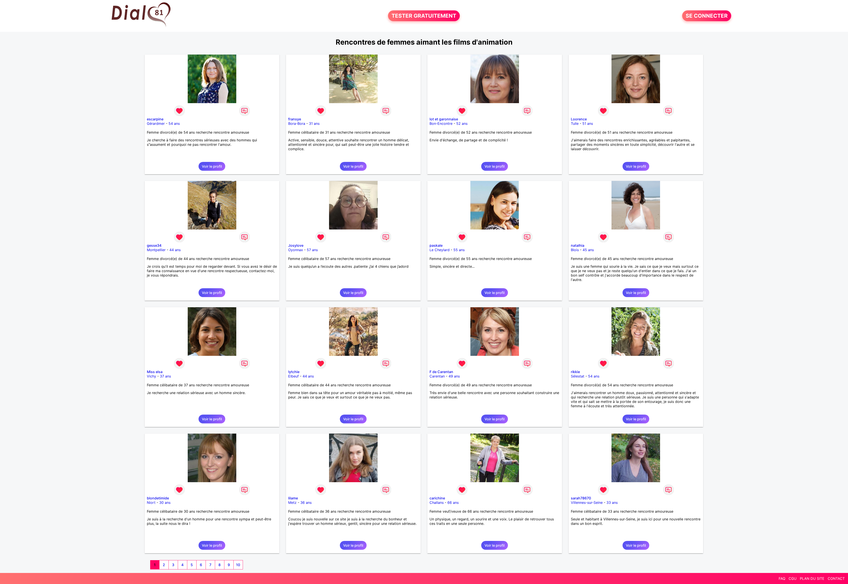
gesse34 (154, 245)
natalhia (577, 245)
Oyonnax (295, 250)
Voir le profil (212, 166)
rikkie (575, 372)
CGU (793, 578)
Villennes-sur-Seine (587, 502)
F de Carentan (441, 372)
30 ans (164, 502)
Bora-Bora (296, 123)
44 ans (175, 250)
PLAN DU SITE (812, 578)
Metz (292, 502)
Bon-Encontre (441, 123)
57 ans (312, 250)
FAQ (782, 578)
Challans (437, 502)
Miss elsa (155, 372)
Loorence (579, 119)
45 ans (588, 250)
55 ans (459, 250)
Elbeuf (293, 376)
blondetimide (158, 498)
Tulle (575, 123)
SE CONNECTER (707, 16)
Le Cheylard (440, 250)
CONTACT (836, 578)
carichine (437, 498)
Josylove (295, 245)
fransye (294, 119)
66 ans (453, 502)
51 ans (587, 123)
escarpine (155, 119)
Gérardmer (156, 123)
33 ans (612, 502)
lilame (293, 498)
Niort (151, 502)
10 (238, 565)
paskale (436, 245)
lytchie (293, 372)
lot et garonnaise (444, 119)
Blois (575, 250)
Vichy (151, 376)
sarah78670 (581, 498)
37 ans (165, 376)
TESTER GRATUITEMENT (424, 16)
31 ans (314, 123)
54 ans (174, 123)
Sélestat (577, 376)
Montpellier (156, 250)
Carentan (437, 376)
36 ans (306, 502)
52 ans (462, 123)
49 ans (454, 376)
